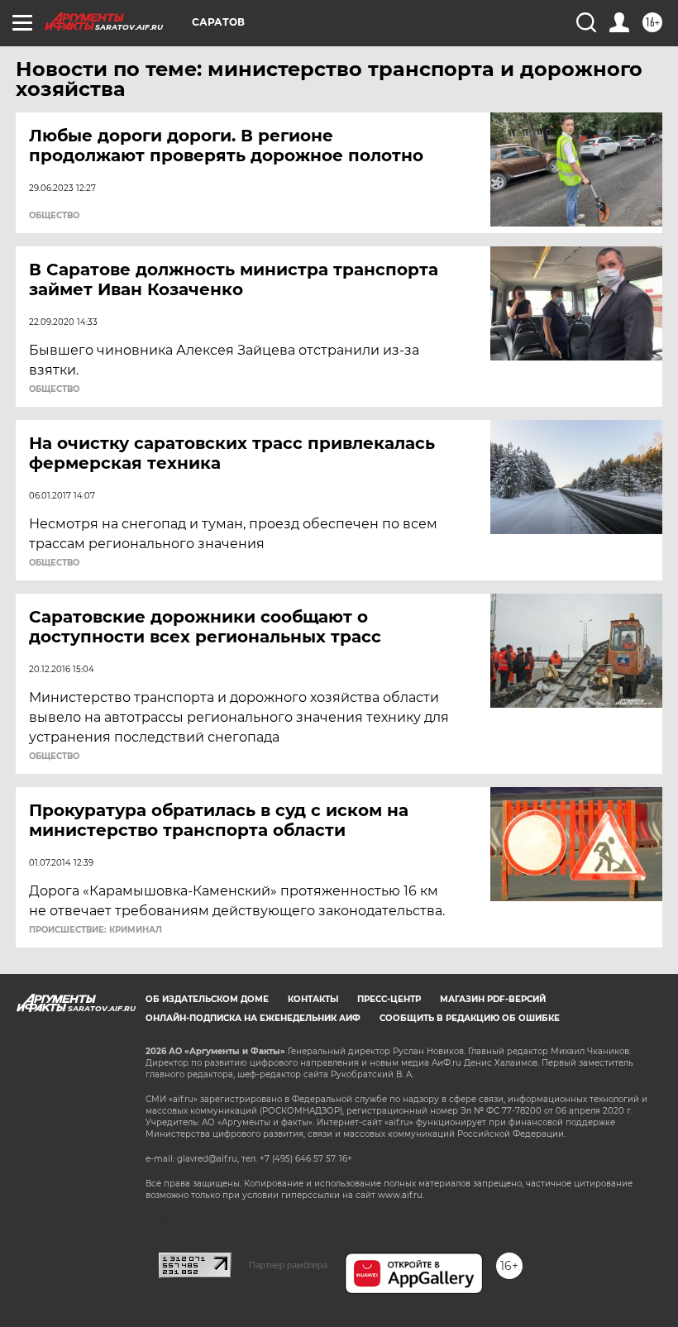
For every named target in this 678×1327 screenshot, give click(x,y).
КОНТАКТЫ (313, 999)
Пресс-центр (389, 999)
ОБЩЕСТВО (54, 216)
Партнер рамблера (288, 1265)
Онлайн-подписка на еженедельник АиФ (253, 1018)
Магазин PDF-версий (493, 999)
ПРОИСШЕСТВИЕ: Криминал (95, 930)
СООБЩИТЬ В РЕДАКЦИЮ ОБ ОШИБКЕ (470, 1018)
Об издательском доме (207, 999)
